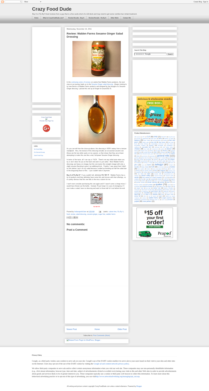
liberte (166, 169)
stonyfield (146, 193)
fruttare (173, 153)
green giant (164, 159)
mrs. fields (141, 174)
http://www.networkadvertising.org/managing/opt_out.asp (118, 376)
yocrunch (170, 199)
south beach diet (156, 191)
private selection (152, 182)
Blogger (139, 386)
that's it (148, 194)
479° (143, 137)
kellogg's (159, 164)
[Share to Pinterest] (77, 217)
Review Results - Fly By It (97, 18)
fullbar (138, 156)
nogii (165, 177)
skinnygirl (136, 189)
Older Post (122, 329)
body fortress (144, 144)
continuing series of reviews (81, 82)
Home (36, 18)
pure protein (148, 184)
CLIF (148, 137)
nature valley (145, 175)
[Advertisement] (97, 305)
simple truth (140, 188)
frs (162, 153)
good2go (148, 159)
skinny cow (156, 188)
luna (155, 170)
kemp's (171, 165)
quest (169, 184)
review (73, 214)
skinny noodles (168, 188)
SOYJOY (163, 137)
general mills (163, 156)
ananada (138, 138)
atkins (160, 138)
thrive (162, 194)
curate (162, 149)
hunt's (166, 162)
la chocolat (161, 167)
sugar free (101, 214)
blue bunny (162, 142)
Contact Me (127, 18)
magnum (162, 170)
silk (174, 186)
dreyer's (165, 150)
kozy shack (145, 167)
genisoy (136, 158)
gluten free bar (145, 158)
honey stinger (158, 162)
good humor (139, 159)
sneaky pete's (169, 189)
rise (156, 186)
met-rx (159, 172)
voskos (144, 198)
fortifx (157, 153)
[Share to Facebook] (74, 217)
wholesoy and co (154, 199)
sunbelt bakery (157, 193)
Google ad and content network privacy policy (111, 364)
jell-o (136, 165)
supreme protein (168, 193)
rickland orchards (147, 186)
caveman (157, 147)
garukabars (145, 156)
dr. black (158, 150)
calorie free (112, 211)
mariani (146, 172)
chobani (137, 149)
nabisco (136, 175)
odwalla (153, 179)
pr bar (173, 180)
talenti (136, 194)
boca (135, 144)
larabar (172, 167)
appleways (145, 138)
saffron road (162, 186)
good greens (171, 158)
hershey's (139, 162)
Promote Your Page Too (46, 121)
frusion (166, 153)
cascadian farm (146, 147)
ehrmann (162, 152)
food (68, 214)
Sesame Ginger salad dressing (102, 84)
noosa (171, 177)
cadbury (136, 147)
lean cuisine (141, 169)
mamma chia (171, 170)
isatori (171, 162)
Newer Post (72, 329)
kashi (149, 165)
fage (168, 152)
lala (167, 167)
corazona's (155, 149)
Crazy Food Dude (51, 9)
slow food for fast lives (148, 189)
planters (150, 180)
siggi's (169, 186)
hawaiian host (152, 161)
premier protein (140, 182)
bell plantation (157, 140)
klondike (136, 167)
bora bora (170, 144)
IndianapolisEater (80, 211)
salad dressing (81, 214)
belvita (165, 140)
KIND (155, 137)
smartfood (160, 189)
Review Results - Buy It (76, 18)
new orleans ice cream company (152, 177)
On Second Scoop (39, 152)
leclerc (148, 169)
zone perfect (147, 201)
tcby (142, 194)
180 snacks (137, 137)
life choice (172, 169)
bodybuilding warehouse (157, 144)
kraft (152, 167)
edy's (155, 152)
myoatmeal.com (168, 174)
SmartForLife (171, 137)
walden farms (111, 214)
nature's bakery (158, 175)
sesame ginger (92, 214)
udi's (145, 196)
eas (140, 152)
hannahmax (144, 161)
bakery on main (168, 138)
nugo (147, 179)
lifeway (138, 170)
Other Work (115, 18)
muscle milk (157, 174)
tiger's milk (170, 194)
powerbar (166, 180)
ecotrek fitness (147, 152)
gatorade (152, 156)
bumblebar (170, 145)
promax (162, 182)
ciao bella (146, 149)
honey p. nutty (148, 162)
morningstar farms (169, 172)
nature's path (169, 175)
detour (151, 150)
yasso (163, 199)
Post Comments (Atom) (101, 335)
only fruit (166, 179)
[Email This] (68, 217)
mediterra (152, 172)
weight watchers (167, 198)
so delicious (144, 191)
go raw (153, 158)
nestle (136, 177)
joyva (143, 165)
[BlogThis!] (70, 217)
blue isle (170, 142)
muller (148, 174)
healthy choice (171, 161)
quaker (159, 184)
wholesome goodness (140, 199)
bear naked (147, 140)
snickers (136, 191)
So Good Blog (38, 149)
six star (148, 188)
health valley (161, 161)
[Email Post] (100, 211)
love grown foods (147, 170)
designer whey (144, 150)
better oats (145, 142)
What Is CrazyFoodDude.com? (53, 18)
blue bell (153, 142)
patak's (143, 180)
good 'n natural (161, 158)
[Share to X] (72, 217)
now (142, 179)
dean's (136, 150)
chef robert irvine (168, 147)
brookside (160, 145)
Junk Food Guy (38, 155)
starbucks (166, 191)
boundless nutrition (140, 145)
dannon (169, 149)
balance (137, 140)
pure (168, 182)
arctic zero (153, 138)
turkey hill (137, 196)
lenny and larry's (157, 169)
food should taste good (146, 153)
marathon (138, 172)
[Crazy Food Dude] (46, 119)
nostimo (136, 179)
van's (160, 196)
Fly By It (120, 211)
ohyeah (159, 179)
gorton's (156, 159)
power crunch (157, 180)
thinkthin (155, 194)
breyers (151, 145)
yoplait (136, 201)
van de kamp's (152, 196)
